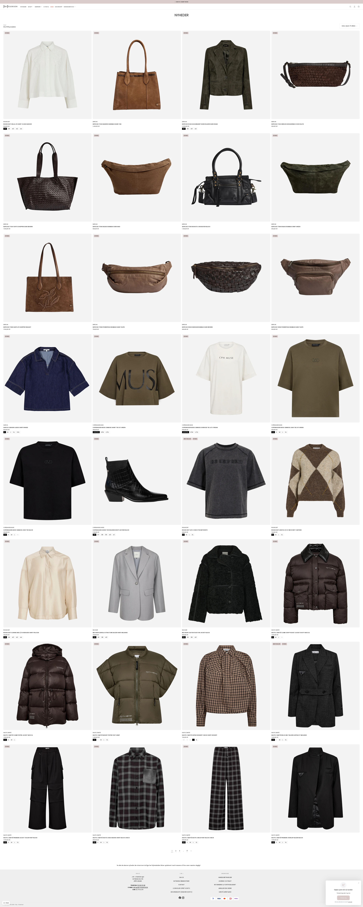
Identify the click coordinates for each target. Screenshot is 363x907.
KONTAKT (181, 885)
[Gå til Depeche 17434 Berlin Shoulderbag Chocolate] (315, 75)
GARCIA (5, 425)
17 (187, 851)
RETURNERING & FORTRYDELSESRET (225, 885)
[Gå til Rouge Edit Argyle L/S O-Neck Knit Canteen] (315, 481)
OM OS (181, 877)
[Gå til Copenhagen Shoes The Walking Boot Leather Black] (137, 481)
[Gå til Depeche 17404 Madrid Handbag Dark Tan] (137, 75)
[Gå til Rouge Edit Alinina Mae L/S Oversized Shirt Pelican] (47, 583)
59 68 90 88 (141, 885)
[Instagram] (183, 898)
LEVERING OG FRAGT (225, 881)
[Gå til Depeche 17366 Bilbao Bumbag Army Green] (315, 177)
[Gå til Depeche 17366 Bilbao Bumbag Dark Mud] (137, 177)
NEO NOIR (95, 630)
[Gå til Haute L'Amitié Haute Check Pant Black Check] (226, 788)
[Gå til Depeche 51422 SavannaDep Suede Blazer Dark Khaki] (226, 75)
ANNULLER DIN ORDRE (225, 888)
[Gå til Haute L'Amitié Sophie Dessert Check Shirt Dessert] (226, 686)
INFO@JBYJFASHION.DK (140, 887)
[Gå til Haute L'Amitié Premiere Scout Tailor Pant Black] (47, 788)
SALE (52, 7)
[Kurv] (359, 7)
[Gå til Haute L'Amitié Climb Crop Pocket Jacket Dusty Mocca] (315, 583)
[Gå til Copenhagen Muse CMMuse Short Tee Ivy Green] (137, 378)
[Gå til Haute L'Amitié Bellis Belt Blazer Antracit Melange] (315, 686)
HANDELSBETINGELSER (225, 877)
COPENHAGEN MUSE (98, 425)
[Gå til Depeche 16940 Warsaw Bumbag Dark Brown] (226, 278)
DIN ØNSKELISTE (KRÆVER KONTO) (181, 892)
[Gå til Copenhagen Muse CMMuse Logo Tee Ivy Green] (315, 378)
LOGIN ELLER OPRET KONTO (181, 888)
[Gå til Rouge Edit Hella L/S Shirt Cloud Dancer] (47, 75)
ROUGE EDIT (6, 121)
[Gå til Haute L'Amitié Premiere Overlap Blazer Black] (315, 788)
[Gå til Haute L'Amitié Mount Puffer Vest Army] (137, 686)
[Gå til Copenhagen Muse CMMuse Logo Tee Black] (47, 481)
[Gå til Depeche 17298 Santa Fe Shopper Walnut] (47, 278)
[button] (350, 7)
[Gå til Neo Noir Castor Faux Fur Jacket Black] (226, 583)
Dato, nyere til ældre (348, 26)
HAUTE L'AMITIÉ (275, 630)
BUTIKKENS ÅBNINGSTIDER (181, 881)
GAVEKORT (58, 7)
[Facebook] (180, 898)
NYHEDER (23, 7)
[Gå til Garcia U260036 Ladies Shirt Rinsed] (47, 378)
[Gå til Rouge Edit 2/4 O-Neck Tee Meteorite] (226, 481)
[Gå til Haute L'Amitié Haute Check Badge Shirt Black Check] (137, 788)
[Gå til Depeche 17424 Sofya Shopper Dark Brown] (47, 177)
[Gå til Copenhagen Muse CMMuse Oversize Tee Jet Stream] (226, 378)
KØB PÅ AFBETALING (225, 892)
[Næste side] (191, 851)
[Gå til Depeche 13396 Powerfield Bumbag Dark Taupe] (315, 278)
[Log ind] (354, 7)
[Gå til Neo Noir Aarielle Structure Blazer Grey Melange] (137, 583)
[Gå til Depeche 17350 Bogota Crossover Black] (226, 177)
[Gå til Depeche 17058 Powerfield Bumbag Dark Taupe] (137, 278)
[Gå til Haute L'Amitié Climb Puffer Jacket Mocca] (47, 686)
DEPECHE (95, 121)
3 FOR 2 (46, 7)
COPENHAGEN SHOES (98, 527)
